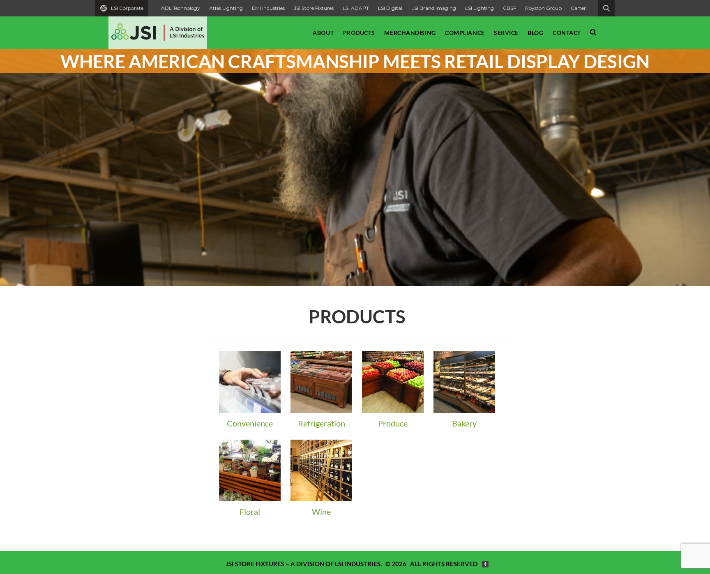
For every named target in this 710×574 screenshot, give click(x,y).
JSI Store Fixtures (314, 8)
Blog (535, 32)
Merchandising (410, 32)
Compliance (465, 32)
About (323, 32)
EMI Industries (268, 8)
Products (359, 32)
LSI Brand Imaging (433, 8)
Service (506, 32)
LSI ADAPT (356, 8)
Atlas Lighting (226, 8)
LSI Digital (390, 8)
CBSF (509, 8)
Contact (567, 32)
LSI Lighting (479, 8)
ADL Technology (180, 8)
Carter (578, 8)
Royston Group (543, 8)
